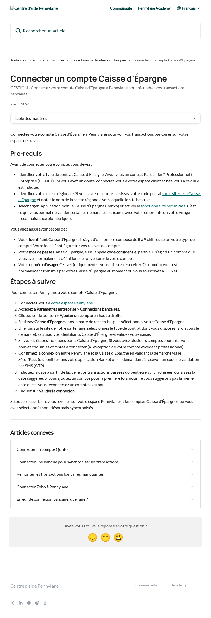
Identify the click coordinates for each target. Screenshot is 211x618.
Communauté (121, 8)
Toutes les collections (27, 60)
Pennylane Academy (154, 8)
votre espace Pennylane (72, 302)
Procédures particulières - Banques (98, 60)
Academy (179, 585)
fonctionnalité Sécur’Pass (163, 205)
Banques (57, 60)
